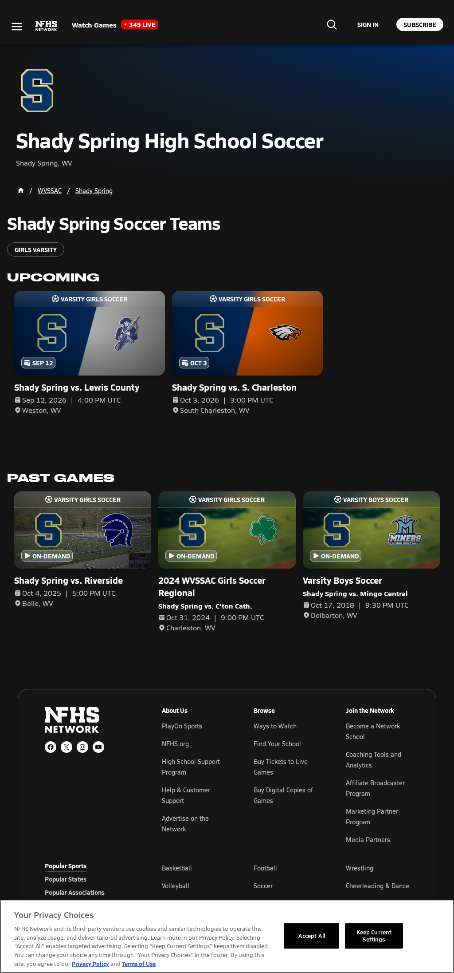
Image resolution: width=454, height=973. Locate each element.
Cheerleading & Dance (377, 886)
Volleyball (175, 886)
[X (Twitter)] (66, 747)
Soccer (263, 886)
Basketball (177, 868)
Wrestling (359, 868)
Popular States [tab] (65, 879)
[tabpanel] (285, 885)
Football (265, 868)
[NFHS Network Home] (46, 26)
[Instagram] (82, 747)
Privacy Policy (90, 963)
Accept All (311, 936)
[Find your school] (332, 24)
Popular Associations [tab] (75, 892)
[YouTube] (98, 747)
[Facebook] (50, 747)
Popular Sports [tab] (65, 865)
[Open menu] (17, 27)
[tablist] (89, 878)
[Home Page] (21, 190)
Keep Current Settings (374, 935)
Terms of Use (139, 963)
